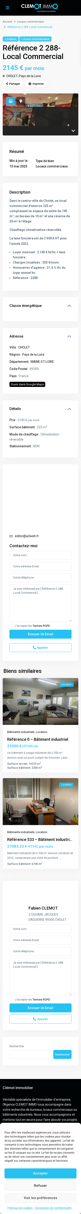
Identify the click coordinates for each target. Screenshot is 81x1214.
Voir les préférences (40, 1198)
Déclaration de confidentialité (53, 1208)
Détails (15, 409)
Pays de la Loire (30, 76)
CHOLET (12, 76)
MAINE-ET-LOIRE (42, 361)
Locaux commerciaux (30, 21)
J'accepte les (32, 625)
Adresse (16, 336)
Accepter (40, 1173)
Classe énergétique (25, 306)
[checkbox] (11, 625)
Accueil (7, 21)
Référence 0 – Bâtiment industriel (37, 739)
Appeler (42, 647)
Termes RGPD (41, 625)
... (69, 757)
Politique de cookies (20, 1208)
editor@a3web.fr (27, 536)
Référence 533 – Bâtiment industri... (39, 839)
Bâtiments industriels (20, 732)
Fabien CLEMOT (43, 908)
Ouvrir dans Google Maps (27, 384)
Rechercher (16, 1046)
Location (10, 39)
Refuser (40, 1186)
